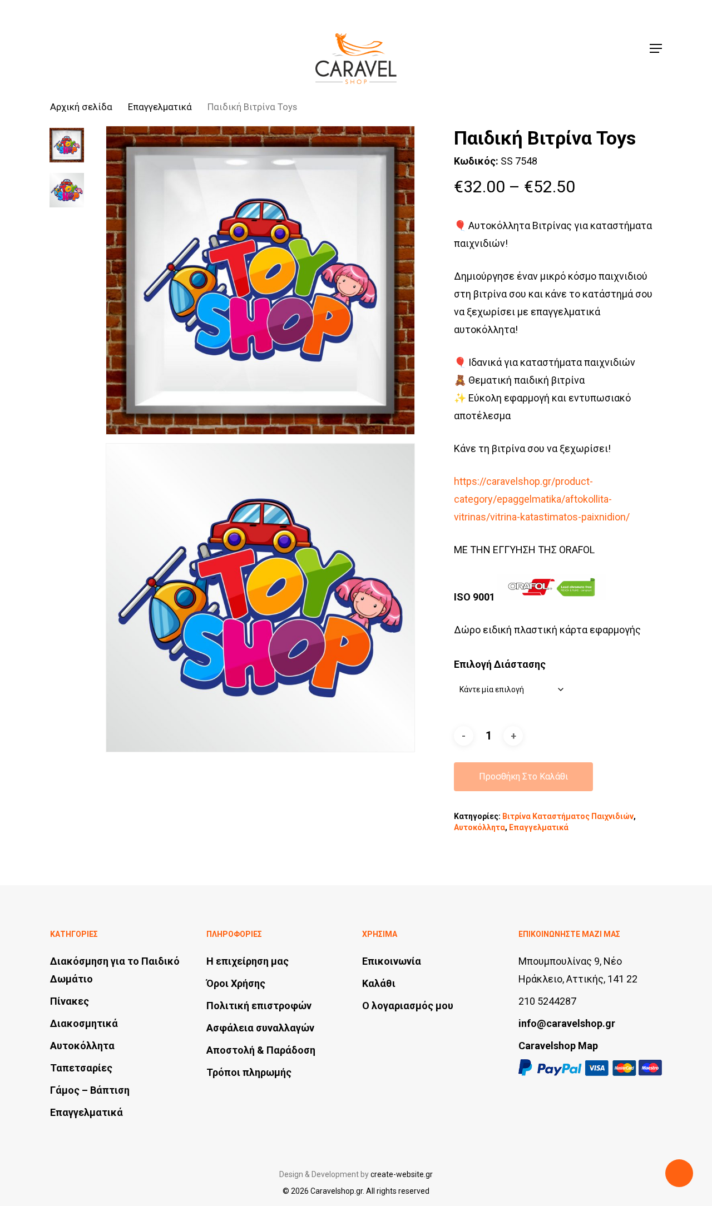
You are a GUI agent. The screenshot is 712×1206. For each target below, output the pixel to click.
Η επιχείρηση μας (247, 961)
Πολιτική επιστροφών (259, 1005)
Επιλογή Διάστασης (500, 664)
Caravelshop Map (558, 1045)
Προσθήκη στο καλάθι (523, 776)
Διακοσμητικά (84, 1023)
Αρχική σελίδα (81, 107)
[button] (656, 48)
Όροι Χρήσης (235, 983)
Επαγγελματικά (160, 107)
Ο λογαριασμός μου (407, 1005)
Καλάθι (378, 983)
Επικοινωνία (391, 961)
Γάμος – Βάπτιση (90, 1090)
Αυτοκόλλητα (479, 827)
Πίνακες (69, 1001)
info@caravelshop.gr (566, 1023)
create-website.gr (401, 1174)
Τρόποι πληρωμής (248, 1072)
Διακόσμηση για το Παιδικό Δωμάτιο (115, 970)
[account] (608, 48)
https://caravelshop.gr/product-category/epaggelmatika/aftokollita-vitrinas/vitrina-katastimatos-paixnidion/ (542, 499)
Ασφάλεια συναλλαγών (260, 1028)
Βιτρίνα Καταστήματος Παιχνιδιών (568, 816)
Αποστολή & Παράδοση (260, 1050)
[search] (579, 48)
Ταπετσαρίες (81, 1068)
